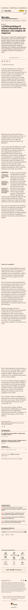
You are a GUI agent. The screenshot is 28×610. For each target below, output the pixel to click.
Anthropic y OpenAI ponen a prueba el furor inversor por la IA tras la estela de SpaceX (13, 522)
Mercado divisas (8, 20)
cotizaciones (5, 564)
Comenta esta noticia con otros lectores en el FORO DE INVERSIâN (5, 190)
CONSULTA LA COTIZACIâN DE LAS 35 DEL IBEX (5, 176)
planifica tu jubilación (5, 559)
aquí (21, 458)
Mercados (5, 17)
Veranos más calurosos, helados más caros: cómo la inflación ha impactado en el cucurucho (13, 513)
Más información (4, 455)
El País (25, 13)
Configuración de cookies (20, 596)
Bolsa (3, 20)
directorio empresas (22, 559)
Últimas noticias (5, 505)
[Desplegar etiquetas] (26, 449)
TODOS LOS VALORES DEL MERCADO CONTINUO (5, 183)
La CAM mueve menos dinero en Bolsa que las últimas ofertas (13, 434)
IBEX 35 (3, 449)
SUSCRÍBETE (21, 10)
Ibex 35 (2, 534)
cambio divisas (14, 559)
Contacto (4, 596)
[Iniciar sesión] (26, 10)
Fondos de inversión (16, 20)
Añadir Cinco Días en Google (9, 64)
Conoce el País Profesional (14, 569)
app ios (14, 564)
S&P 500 (12, 534)
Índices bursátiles (9, 449)
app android (22, 564)
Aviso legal (8, 596)
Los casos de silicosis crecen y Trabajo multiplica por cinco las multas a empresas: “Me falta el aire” (13, 509)
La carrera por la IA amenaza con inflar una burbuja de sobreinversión (13, 517)
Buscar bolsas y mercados (7, 528)
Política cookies (13, 596)
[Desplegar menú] (2, 10)
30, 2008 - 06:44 (14, 57)
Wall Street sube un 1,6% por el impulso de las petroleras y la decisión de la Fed (13, 441)
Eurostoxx (7, 534)
